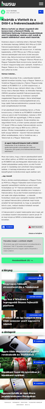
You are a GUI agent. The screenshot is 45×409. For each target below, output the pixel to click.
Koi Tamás (14, 11)
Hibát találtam (36, 227)
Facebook (9, 227)
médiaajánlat (15, 402)
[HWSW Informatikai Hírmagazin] (8, 3)
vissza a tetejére (35, 233)
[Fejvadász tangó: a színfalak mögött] (22, 246)
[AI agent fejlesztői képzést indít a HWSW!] (22, 148)
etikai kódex (24, 402)
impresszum (7, 402)
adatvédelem (20, 404)
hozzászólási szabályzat (35, 402)
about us (27, 404)
